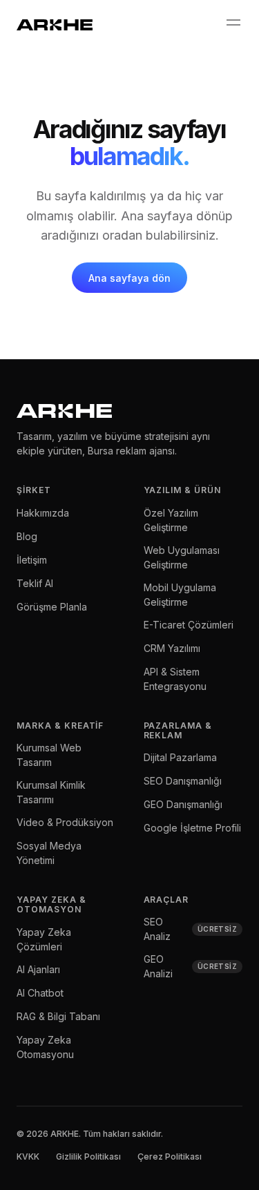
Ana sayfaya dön (129, 278)
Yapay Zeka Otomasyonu (45, 1047)
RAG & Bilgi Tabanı (58, 1016)
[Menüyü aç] (233, 23)
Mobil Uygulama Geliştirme (180, 595)
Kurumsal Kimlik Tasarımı (51, 792)
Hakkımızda (43, 513)
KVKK (28, 1156)
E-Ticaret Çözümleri (188, 625)
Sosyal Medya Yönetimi (49, 853)
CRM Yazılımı (172, 648)
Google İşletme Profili (192, 828)
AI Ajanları (38, 969)
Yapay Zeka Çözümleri (44, 939)
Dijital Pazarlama (180, 757)
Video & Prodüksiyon (65, 822)
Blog (27, 536)
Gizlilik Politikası (88, 1156)
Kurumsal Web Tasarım (49, 755)
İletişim (32, 560)
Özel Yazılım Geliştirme (171, 520)
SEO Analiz (191, 929)
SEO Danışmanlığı (183, 781)
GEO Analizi (191, 966)
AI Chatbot (40, 993)
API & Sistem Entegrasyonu (175, 679)
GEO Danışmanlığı (183, 804)
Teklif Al (35, 583)
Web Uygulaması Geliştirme (182, 557)
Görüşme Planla (52, 607)
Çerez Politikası (169, 1156)
